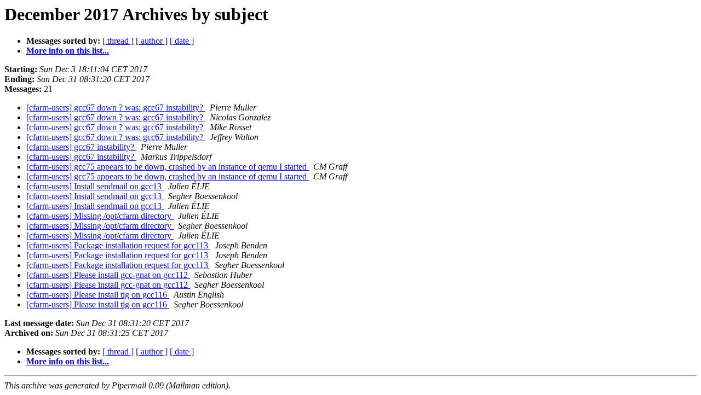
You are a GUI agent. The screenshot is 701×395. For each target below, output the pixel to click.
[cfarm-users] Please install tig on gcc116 (97, 294)
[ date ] (182, 40)
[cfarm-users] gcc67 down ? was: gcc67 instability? (115, 107)
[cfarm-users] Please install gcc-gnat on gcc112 (108, 275)
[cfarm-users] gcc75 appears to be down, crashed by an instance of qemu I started (167, 166)
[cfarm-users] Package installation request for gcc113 (118, 245)
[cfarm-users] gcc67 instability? (81, 147)
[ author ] (152, 40)
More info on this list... (67, 50)
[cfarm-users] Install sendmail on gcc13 (95, 186)
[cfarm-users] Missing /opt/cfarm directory (100, 215)
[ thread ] (118, 40)
